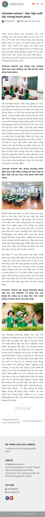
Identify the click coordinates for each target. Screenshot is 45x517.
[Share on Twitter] (20, 408)
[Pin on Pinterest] (29, 408)
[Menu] (41, 4)
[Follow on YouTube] (11, 498)
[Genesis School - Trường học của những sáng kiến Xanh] (13, 4)
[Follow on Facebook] (7, 498)
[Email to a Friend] (25, 408)
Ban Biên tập (34, 21)
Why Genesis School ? (33, 421)
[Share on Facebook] (16, 408)
